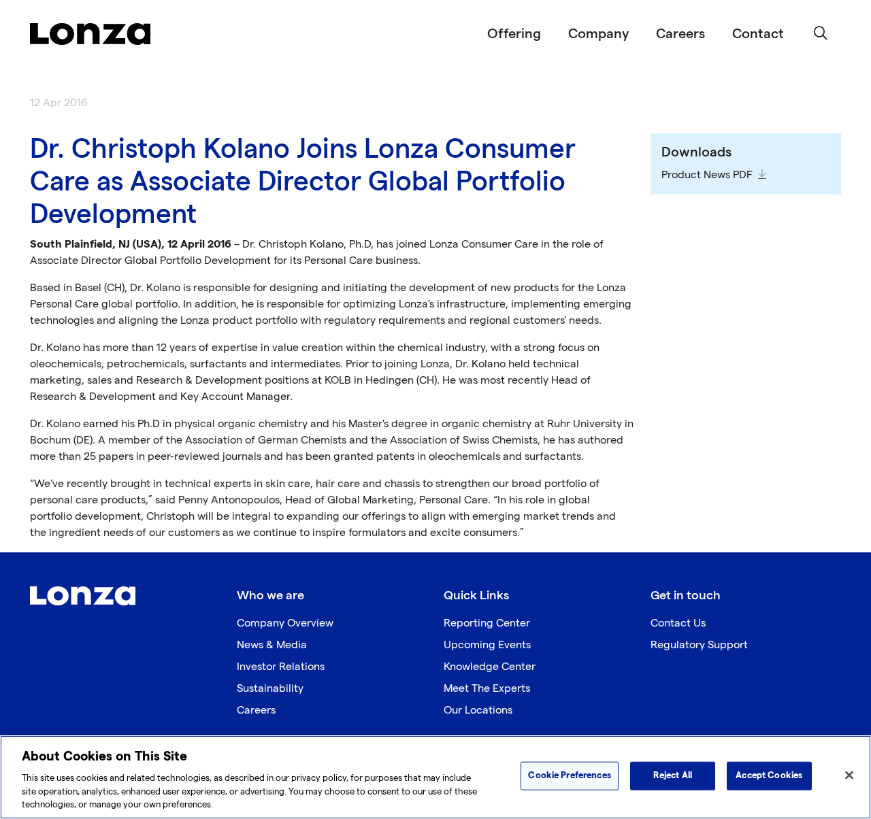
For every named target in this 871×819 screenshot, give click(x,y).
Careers (680, 34)
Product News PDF (707, 175)
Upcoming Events (487, 645)
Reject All (672, 775)
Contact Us (678, 623)
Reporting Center (487, 623)
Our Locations (478, 710)
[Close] (849, 775)
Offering (514, 34)
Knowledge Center (490, 667)
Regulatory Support (699, 645)
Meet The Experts (487, 688)
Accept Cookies (769, 775)
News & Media (272, 645)
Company (598, 34)
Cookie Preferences (569, 775)
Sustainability (270, 688)
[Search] (820, 34)
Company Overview (285, 623)
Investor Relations (281, 667)
